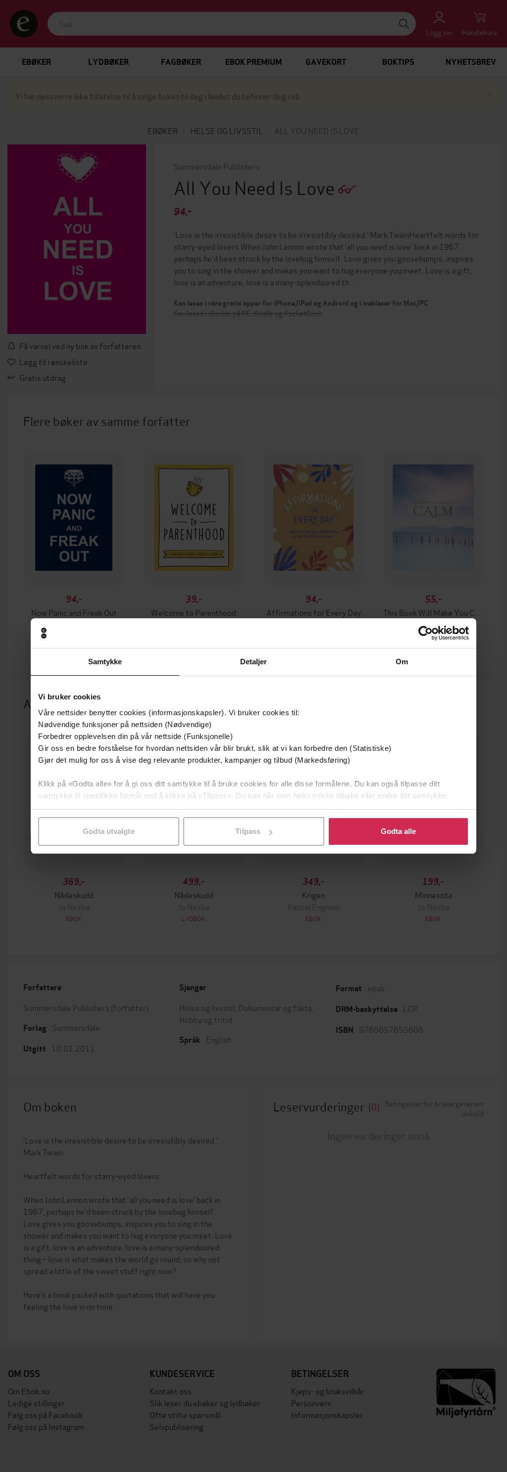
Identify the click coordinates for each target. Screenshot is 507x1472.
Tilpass (247, 831)
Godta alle (398, 831)
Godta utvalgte (108, 831)
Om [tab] (402, 661)
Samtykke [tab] (105, 661)
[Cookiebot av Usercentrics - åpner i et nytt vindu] (425, 633)
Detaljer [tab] (253, 661)
